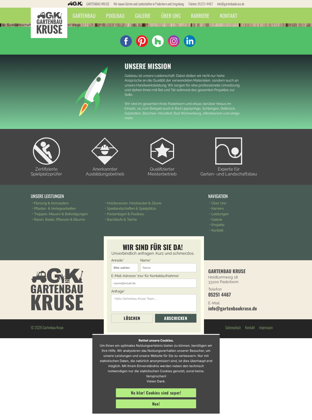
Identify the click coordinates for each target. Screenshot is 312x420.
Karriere (200, 15)
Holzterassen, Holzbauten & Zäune (134, 203)
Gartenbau (84, 15)
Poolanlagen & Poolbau (125, 214)
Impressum (266, 327)
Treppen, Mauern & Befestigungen (61, 214)
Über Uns (170, 15)
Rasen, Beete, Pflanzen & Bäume (59, 220)
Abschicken (175, 318)
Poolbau (115, 15)
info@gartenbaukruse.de (230, 3)
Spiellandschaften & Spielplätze (131, 208)
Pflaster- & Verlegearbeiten (55, 208)
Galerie (142, 15)
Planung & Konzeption (51, 203)
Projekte (217, 225)
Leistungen (220, 214)
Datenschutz (233, 327)
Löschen (132, 318)
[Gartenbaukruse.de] (49, 15)
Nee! (156, 404)
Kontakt (228, 15)
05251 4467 (205, 3)
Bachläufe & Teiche (122, 220)
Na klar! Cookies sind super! (156, 393)
